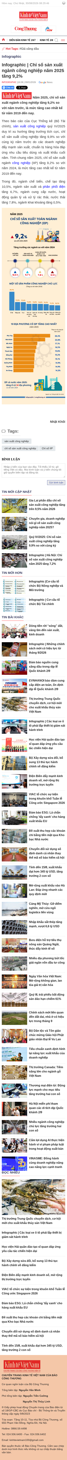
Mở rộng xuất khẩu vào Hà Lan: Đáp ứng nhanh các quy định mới (47, 890)
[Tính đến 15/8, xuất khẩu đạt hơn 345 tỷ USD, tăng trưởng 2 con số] (14, 872)
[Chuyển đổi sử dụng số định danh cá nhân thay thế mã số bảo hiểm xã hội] (14, 854)
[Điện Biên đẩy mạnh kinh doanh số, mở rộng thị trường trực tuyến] (14, 781)
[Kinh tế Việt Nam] (33, 15)
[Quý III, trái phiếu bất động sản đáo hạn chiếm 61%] (14, 1000)
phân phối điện (54, 186)
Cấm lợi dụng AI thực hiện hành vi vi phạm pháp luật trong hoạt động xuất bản (46, 1144)
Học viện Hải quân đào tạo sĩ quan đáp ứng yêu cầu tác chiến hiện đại (47, 744)
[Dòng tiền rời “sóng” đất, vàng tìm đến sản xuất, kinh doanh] (14, 631)
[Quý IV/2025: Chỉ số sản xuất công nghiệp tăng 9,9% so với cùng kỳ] (14, 542)
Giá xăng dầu (30, 48)
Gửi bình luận (56, 482)
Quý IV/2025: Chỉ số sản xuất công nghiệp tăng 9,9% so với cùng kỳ (45, 541)
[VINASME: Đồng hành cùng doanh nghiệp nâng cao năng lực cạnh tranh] (14, 1164)
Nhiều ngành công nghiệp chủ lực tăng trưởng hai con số (46, 1126)
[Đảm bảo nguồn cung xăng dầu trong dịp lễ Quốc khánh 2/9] (14, 667)
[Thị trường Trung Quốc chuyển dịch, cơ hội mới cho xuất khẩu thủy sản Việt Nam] (14, 704)
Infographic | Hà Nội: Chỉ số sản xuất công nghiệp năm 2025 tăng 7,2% (46, 559)
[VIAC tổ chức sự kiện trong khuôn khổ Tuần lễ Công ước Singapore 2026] (14, 799)
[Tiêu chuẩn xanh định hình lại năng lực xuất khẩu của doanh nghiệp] (14, 1054)
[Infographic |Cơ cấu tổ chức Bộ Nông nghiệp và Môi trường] (14, 587)
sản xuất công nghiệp (29, 126)
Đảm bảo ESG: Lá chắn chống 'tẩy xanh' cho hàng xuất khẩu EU (47, 817)
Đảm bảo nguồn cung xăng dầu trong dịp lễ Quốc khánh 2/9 (43, 666)
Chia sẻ (10, 87)
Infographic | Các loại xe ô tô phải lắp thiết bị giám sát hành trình (47, 725)
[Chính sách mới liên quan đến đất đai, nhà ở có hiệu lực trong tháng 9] (14, 1018)
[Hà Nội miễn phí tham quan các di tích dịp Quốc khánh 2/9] (14, 1109)
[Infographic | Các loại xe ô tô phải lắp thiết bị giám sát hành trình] (14, 726)
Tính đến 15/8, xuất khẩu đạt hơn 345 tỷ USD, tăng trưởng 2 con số (46, 871)
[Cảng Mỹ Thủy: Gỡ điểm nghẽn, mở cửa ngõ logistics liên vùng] (14, 909)
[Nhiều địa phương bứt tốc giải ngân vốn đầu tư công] (14, 963)
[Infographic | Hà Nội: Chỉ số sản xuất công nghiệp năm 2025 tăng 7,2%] (14, 560)
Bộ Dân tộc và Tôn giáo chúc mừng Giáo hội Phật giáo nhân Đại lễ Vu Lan (46, 1035)
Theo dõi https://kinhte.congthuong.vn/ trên (44, 82)
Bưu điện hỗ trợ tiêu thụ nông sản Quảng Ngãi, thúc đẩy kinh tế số (45, 944)
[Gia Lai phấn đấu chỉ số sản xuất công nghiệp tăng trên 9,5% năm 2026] (14, 506)
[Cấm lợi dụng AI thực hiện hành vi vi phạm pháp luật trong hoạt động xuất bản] (14, 1145)
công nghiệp (21, 163)
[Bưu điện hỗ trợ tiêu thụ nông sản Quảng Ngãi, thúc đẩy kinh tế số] (14, 945)
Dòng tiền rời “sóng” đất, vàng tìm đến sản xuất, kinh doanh (46, 630)
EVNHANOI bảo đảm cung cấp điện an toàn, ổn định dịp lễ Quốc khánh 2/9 (46, 685)
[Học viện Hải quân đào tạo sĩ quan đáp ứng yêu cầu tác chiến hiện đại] (14, 745)
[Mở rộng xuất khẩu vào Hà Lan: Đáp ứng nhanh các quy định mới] (14, 891)
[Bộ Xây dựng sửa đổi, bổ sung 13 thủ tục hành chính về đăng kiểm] (14, 763)
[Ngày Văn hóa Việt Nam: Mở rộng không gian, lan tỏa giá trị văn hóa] (14, 981)
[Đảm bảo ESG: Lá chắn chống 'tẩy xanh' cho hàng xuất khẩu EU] (14, 818)
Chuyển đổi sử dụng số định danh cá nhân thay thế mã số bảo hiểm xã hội (46, 853)
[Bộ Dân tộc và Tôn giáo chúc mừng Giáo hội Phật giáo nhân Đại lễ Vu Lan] (14, 1036)
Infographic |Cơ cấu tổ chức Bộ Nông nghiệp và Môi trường (46, 586)
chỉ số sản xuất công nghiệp (20, 448)
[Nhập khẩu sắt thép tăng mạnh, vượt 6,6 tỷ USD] (14, 927)
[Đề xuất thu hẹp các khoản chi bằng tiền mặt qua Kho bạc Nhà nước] (14, 836)
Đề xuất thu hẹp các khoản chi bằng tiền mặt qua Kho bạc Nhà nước (47, 835)
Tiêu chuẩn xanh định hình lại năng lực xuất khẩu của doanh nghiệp (47, 1053)
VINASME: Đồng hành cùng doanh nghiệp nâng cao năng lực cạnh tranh (46, 1163)
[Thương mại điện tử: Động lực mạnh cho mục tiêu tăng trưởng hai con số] (14, 1091)
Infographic (11, 56)
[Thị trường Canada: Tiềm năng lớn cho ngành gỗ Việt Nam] (14, 1072)
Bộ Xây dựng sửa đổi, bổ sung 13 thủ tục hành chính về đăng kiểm (46, 762)
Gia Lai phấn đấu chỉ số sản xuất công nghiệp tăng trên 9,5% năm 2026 (47, 505)
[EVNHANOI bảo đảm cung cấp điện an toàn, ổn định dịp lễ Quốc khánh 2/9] (14, 686)
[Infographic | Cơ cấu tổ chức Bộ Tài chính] (14, 605)
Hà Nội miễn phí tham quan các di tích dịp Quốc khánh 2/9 (46, 1108)
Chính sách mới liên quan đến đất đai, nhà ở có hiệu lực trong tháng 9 (46, 1017)
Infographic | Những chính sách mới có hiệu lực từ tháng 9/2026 (47, 648)
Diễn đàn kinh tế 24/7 (22, 40)
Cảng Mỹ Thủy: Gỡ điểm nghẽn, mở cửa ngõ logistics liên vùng (45, 908)
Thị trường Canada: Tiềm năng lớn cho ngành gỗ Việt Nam (46, 1071)
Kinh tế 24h (47, 40)
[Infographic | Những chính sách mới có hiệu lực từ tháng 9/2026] (14, 649)
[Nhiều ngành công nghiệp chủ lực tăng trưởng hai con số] (14, 1127)
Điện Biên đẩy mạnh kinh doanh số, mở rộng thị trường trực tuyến (46, 780)
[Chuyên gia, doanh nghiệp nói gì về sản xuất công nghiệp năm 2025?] (14, 524)
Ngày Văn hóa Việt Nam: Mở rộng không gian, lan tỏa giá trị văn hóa (45, 980)
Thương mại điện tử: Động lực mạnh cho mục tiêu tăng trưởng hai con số (47, 1090)
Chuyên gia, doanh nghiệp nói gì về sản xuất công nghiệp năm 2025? (47, 523)
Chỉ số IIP (47, 448)
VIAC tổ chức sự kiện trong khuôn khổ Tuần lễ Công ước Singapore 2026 (47, 798)
